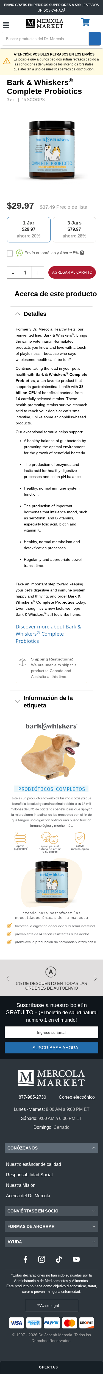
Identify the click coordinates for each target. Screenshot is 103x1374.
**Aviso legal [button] (48, 1305)
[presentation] (94, 150)
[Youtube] (76, 1260)
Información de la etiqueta (48, 701)
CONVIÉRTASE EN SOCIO (33, 1211)
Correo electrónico (77, 1097)
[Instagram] (41, 1260)
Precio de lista (71, 207)
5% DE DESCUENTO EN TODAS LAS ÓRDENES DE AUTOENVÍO (51, 985)
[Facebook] (25, 1260)
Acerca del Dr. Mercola (28, 1195)
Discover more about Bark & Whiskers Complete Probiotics (48, 633)
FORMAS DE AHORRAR (31, 1226)
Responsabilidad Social (29, 1174)
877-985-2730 (32, 1097)
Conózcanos (22, 1148)
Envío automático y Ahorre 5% (51, 252)
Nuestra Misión (20, 1185)
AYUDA (14, 1242)
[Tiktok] (59, 1260)
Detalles (35, 313)
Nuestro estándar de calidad (33, 1164)
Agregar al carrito (72, 272)
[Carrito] (86, 22)
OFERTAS (49, 1367)
